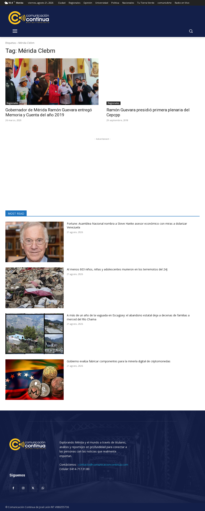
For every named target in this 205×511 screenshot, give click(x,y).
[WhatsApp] (43, 488)
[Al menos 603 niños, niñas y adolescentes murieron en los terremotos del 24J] (34, 287)
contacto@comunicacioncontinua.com (103, 464)
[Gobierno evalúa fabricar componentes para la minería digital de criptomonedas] (34, 379)
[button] (191, 31)
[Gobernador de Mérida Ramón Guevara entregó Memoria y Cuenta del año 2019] (51, 81)
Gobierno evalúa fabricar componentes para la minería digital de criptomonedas (118, 361)
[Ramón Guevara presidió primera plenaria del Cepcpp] (153, 81)
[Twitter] (33, 488)
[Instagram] (23, 488)
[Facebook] (13, 488)
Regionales (12, 103)
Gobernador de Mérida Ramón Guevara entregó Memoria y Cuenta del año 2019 (48, 112)
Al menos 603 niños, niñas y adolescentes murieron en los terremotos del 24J (117, 269)
